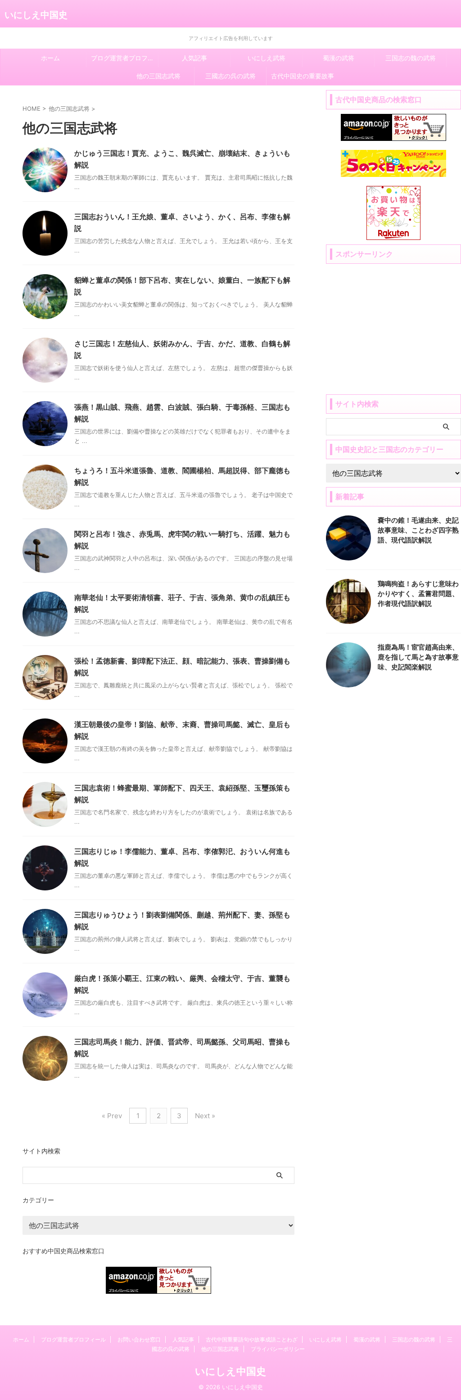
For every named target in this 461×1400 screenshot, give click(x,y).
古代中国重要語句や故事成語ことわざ (252, 1339)
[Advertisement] (393, 324)
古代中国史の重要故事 (302, 76)
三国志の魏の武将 (410, 58)
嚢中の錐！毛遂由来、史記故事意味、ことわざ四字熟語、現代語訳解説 (418, 530)
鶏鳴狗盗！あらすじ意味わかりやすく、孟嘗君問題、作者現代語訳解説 (418, 593)
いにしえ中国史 (36, 14)
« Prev (112, 1115)
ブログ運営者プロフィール (124, 58)
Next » (205, 1115)
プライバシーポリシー (278, 1349)
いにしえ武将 (266, 58)
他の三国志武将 (158, 76)
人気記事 (194, 58)
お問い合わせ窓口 (139, 1339)
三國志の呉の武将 (230, 76)
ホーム (50, 58)
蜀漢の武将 (338, 58)
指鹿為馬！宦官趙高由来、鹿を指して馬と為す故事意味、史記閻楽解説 (418, 657)
